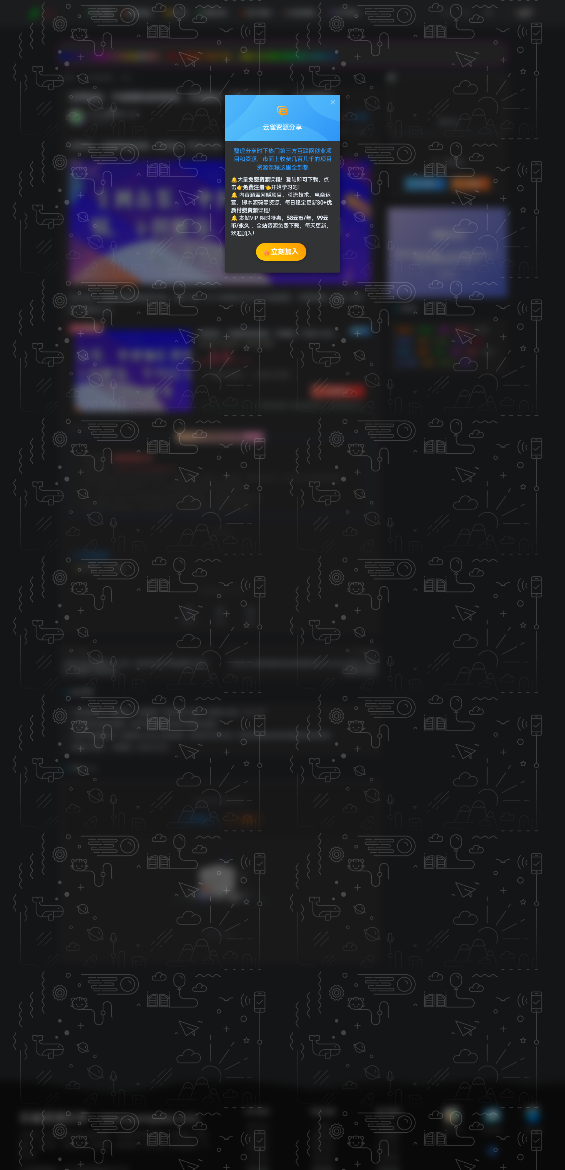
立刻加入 (285, 252)
